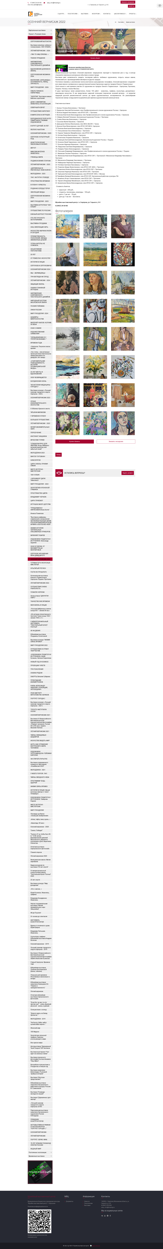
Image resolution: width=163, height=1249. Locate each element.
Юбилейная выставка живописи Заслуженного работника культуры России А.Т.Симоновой (40, 1085)
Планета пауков (36, 852)
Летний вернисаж (37, 991)
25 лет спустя (35, 880)
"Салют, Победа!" (37, 830)
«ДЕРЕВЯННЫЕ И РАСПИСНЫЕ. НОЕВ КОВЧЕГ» (41, 169)
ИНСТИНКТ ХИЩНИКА (39, 436)
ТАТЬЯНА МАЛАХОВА (38, 412)
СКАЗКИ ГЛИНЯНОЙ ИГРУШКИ (38, 288)
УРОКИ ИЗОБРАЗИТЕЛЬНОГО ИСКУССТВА (38, 403)
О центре (61, 13)
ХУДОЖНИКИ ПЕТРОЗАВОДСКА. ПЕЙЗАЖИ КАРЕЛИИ (41, 753)
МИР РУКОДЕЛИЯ (37, 810)
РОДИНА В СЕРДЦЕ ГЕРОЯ (40, 188)
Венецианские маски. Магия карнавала (40, 860)
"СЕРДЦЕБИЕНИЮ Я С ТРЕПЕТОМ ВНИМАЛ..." (39, 338)
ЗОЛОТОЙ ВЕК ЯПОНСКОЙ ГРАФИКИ (40, 488)
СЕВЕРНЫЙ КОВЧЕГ (38, 107)
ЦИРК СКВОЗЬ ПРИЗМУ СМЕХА (39, 465)
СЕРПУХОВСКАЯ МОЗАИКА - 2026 (41, 75)
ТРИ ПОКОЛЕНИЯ (37, 669)
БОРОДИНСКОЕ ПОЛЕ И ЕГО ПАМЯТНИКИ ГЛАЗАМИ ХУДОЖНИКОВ (41, 120)
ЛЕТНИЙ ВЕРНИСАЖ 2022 (40, 583)
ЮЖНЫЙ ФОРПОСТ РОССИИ (41, 214)
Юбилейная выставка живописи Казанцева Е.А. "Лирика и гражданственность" (39, 985)
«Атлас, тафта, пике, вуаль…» (40, 819)
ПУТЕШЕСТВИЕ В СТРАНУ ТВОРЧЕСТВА (40, 650)
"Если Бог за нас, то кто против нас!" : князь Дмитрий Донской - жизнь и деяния (41, 1004)
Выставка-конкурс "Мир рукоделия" (39, 884)
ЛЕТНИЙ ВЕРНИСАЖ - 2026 (40, 51)
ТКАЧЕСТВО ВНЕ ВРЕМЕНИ (40, 601)
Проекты (132, 13)
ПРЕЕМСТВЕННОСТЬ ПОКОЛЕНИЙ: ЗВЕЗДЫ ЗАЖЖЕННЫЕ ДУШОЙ (39, 238)
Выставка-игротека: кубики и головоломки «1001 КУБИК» (41, 46)
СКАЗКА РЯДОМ (36, 673)
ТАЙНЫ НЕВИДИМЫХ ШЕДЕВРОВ (38, 736)
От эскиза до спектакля (39, 916)
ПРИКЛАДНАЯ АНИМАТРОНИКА (37, 681)
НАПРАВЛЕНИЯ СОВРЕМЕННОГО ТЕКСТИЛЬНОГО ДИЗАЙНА (40, 63)
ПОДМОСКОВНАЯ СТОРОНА (40, 161)
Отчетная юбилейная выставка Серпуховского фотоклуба (40, 997)
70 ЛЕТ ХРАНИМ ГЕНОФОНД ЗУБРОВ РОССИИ (41, 1144)
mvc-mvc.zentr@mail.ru (35, 4)
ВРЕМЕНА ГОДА (36, 343)
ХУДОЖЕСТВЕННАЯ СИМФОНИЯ (37, 333)
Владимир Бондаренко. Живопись (39, 899)
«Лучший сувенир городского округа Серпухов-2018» (37, 1105)
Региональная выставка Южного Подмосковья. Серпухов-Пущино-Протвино (41, 577)
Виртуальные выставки (37, 30)
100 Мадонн (35, 1032)
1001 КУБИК (35, 475)
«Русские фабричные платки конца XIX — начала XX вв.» (41, 609)
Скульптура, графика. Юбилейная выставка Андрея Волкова (41, 938)
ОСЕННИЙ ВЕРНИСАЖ (38, 1132)
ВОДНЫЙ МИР (36, 1149)
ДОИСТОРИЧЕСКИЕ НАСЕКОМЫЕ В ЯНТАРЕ (39, 143)
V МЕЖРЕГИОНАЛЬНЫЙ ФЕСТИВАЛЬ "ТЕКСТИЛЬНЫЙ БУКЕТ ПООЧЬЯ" (39, 624)
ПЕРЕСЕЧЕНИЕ (36, 432)
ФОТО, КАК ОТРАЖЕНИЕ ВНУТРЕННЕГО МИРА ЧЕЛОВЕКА (39, 746)
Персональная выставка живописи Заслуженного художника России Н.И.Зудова (39, 1113)
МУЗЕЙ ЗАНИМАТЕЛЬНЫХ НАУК (40, 428)
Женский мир (35, 1028)
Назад (58, 455)
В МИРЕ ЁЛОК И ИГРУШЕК (40, 115)
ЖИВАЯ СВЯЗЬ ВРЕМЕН (39, 786)
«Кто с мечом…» (36, 889)
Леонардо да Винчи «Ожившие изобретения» (39, 815)
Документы (69, 1201)
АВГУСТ (33, 148)
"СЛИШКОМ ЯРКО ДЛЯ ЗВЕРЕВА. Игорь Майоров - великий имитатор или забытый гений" (40, 446)
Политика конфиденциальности (38, 1206)
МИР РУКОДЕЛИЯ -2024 (39, 313)
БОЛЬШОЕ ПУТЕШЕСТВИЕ (40, 420)
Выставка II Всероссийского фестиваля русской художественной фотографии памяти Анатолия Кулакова (41, 955)
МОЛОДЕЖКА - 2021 (38, 770)
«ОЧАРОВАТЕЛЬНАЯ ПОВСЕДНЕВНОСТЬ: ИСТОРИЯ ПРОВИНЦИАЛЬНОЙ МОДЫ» (38, 364)
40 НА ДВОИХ (35, 631)
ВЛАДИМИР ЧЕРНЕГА (38, 497)
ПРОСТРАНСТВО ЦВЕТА (39, 493)
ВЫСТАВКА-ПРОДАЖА (39, 223)
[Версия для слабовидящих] (159, 5)
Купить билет (95, 58)
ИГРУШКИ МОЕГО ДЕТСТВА (40, 504)
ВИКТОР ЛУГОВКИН (38, 456)
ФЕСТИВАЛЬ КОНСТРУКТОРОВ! (37, 921)
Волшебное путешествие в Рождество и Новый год (40, 1065)
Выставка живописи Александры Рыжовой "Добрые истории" (39, 1072)
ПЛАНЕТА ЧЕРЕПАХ (38, 592)
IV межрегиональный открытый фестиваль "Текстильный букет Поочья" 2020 (41, 873)
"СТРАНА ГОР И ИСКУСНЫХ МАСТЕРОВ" (40, 563)
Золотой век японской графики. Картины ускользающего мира (38, 1037)
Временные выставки (36, 1156)
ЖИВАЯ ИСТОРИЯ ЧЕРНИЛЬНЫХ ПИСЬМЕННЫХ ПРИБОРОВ (40, 530)
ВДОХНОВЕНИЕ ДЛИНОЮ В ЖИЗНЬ (40, 70)
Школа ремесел (119, 13)
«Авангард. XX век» (37, 823)
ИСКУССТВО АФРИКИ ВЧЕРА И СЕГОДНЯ (41, 231)
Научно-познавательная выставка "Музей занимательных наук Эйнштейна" (39, 906)
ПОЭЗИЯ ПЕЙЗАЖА (37, 306)
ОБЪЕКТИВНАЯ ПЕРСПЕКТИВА (36, 250)
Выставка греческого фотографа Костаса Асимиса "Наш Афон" (41, 1059)
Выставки (84, 13)
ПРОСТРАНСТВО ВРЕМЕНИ (40, 181)
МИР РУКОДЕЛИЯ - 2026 (39, 87)
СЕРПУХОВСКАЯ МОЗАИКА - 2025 (41, 197)
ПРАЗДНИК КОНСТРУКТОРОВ (37, 1120)
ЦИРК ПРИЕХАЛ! (37, 500)
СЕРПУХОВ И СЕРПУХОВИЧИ (41, 266)
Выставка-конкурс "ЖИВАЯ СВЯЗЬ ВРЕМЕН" (40, 640)
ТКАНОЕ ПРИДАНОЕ (38, 58)
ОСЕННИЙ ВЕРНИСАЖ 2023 (40, 398)
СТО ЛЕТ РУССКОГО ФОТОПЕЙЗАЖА (38, 219)
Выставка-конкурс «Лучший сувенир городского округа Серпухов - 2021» (41, 704)
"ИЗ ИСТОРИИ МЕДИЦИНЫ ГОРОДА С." (40, 386)
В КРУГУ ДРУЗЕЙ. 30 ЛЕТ (40, 126)
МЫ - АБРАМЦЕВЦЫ (38, 273)
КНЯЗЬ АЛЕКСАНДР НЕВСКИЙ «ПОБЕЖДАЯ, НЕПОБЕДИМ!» (39, 687)
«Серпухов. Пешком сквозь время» (40, 347)
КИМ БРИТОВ (35, 460)
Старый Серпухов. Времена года (40, 963)
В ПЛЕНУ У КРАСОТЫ (38, 185)
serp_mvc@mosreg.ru (53, 3)
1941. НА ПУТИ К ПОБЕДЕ (40, 177)
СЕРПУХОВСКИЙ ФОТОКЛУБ (41, 41)
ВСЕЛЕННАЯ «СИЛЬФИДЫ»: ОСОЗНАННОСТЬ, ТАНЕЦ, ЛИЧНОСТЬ (41, 81)
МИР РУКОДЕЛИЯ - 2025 (39, 201)
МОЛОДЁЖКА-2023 (38, 453)
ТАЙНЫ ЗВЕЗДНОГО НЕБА (40, 777)
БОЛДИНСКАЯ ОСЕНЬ (38, 381)
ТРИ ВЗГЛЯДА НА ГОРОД (40, 277)
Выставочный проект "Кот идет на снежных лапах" (40, 1053)
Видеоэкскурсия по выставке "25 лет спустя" (39, 866)
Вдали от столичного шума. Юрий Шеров (40, 926)
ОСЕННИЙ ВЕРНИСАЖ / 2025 (41, 133)
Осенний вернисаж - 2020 (40, 827)
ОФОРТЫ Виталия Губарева (40, 676)
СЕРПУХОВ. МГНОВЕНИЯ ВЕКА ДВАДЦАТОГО (39, 554)
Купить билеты (74, 441)
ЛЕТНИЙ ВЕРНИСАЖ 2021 (40, 731)
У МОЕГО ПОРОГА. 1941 (39, 773)
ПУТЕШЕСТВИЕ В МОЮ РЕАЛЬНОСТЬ (39, 587)
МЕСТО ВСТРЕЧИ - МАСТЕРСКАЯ (37, 470)
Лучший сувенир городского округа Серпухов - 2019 (41, 948)
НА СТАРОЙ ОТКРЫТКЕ (39, 759)
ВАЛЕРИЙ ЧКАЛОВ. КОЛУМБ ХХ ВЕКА (41, 323)
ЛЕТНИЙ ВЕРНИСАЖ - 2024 (40, 280)
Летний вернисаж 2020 (39, 856)
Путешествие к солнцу (39, 1010)
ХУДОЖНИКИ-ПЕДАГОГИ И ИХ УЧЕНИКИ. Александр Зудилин (40, 541)
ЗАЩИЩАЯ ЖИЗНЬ (37, 284)
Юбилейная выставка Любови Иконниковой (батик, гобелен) (39, 969)
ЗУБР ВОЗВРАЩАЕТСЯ (39, 377)
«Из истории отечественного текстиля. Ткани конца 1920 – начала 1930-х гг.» (41, 616)
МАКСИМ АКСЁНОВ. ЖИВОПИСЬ (38, 152)
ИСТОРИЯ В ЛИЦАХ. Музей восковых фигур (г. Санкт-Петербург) (40, 792)
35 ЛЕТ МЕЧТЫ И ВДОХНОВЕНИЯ (37, 373)
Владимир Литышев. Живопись (38, 932)
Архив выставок (34, 38)
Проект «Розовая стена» (37, 34)
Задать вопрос (128, 473)
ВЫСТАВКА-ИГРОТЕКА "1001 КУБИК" (41, 206)
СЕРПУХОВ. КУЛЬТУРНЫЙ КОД (40, 138)
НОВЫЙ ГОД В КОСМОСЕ (39, 662)
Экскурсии (96, 13)
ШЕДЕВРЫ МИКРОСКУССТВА (37, 318)
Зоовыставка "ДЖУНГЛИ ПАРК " (39, 597)
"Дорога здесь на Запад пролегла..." (39, 1014)
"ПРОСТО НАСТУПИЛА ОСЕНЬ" (39, 710)
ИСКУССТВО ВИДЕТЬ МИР (40, 740)
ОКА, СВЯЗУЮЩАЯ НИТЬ (39, 227)
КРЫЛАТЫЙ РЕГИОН (38, 568)
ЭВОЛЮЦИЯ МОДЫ (38, 192)
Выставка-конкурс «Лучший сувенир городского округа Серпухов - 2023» (41, 392)
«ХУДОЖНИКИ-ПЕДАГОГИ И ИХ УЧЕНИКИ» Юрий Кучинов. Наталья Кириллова (41, 656)
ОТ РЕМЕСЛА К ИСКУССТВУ (40, 258)
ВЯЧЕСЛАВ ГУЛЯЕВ (37, 440)
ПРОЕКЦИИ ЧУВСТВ (38, 665)
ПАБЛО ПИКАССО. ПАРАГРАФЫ (37, 92)
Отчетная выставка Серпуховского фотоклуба (40, 848)
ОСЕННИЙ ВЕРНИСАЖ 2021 (40, 715)
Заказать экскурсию (128, 2)
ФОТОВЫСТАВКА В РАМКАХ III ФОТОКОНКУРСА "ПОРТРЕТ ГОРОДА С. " (40, 1126)
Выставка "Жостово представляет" (38, 1078)
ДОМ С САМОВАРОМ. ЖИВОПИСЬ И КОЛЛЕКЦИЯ (41, 103)
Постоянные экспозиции (37, 1152)
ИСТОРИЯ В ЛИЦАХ (38, 262)
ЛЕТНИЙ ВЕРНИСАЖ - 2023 (40, 423)
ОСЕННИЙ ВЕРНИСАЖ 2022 (40, 559)
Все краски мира (36, 1043)
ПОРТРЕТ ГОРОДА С (38, 698)
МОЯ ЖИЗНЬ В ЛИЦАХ (39, 605)
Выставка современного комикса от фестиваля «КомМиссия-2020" (39, 764)
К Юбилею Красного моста (40, 409)
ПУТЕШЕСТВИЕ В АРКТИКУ (40, 111)
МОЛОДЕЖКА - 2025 (38, 174)
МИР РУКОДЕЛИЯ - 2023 (39, 484)
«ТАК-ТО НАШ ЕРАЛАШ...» (39, 54)
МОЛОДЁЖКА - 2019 (38, 1019)
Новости (87, 1201)
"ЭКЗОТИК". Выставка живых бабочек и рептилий (41, 97)
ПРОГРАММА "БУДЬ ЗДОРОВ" (38, 782)
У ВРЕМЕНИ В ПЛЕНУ (38, 416)
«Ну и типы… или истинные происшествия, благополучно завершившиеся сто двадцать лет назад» (41, 354)
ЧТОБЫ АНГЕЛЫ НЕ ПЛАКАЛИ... (38, 244)
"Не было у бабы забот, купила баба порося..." (39, 1023)
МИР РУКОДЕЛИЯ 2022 (39, 645)
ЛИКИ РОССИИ (36, 310)
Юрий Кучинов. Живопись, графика (40, 893)
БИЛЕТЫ (131, 6)
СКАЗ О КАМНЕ (36, 328)
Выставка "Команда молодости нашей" (38, 1093)
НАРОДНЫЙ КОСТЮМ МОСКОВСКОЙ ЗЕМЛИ (39, 301)
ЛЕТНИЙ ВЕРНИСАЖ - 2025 (40, 164)
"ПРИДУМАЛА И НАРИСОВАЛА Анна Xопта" (40, 509)
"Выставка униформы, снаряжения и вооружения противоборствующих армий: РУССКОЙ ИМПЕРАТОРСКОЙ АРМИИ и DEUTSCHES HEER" (41, 520)
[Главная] (115, 22)
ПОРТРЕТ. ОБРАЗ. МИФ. (39, 1139)
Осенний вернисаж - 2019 (40, 944)
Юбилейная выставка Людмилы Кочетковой (39, 635)
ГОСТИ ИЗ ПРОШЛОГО (39, 572)
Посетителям (72, 13)
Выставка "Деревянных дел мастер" (40, 1098)
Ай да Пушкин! (36, 913)
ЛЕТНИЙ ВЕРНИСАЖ (38, 1136)
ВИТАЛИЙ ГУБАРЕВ (38, 535)
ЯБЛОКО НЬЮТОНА (38, 129)
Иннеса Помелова (37, 513)
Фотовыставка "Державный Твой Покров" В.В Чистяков (41, 1047)
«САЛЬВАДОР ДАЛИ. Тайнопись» (38, 479)
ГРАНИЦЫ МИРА (37, 157)
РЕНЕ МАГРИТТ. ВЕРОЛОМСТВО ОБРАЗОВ (40, 694)
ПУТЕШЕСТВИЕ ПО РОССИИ (40, 210)
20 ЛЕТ (33, 254)
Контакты (106, 13)
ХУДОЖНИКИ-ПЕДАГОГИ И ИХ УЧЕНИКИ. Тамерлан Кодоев (40, 799)
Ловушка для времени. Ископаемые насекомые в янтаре (40, 976)
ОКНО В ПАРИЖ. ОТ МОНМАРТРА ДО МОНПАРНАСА (38, 548)
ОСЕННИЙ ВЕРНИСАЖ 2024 (40, 269)
